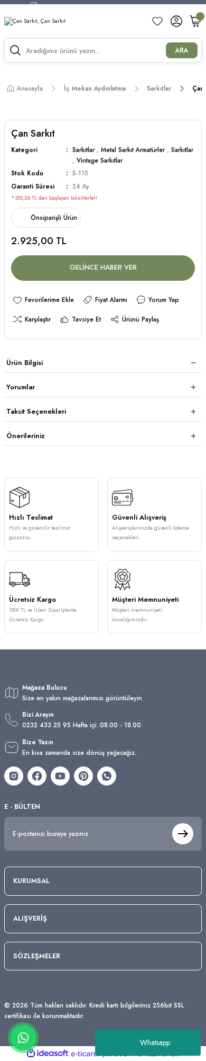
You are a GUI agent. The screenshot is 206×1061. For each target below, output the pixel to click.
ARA (181, 50)
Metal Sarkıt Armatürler (133, 149)
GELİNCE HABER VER (103, 267)
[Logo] (34, 21)
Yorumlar (20, 387)
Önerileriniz (25, 436)
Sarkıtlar (83, 149)
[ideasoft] (47, 1053)
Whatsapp (155, 1042)
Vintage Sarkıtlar (100, 160)
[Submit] (182, 833)
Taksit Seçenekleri (36, 411)
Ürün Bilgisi (24, 363)
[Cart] (195, 21)
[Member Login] (176, 21)
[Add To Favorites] (43, 300)
